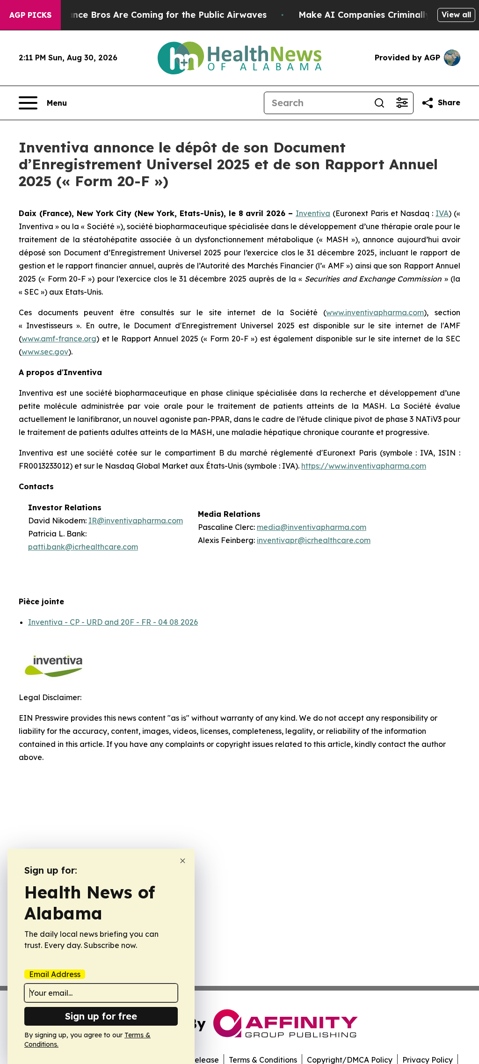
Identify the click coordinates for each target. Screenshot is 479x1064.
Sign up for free (101, 1016)
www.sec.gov (45, 351)
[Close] (182, 860)
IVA (442, 213)
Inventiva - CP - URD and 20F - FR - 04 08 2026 (113, 622)
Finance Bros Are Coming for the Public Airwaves (161, 14)
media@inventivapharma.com (311, 527)
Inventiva (313, 213)
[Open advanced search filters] (402, 103)
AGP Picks (30, 15)
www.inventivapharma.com (375, 312)
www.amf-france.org (59, 338)
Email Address (54, 974)
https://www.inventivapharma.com (363, 465)
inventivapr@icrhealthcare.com (313, 540)
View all (456, 14)
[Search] (379, 103)
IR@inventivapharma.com (135, 520)
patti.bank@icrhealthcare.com (83, 546)
